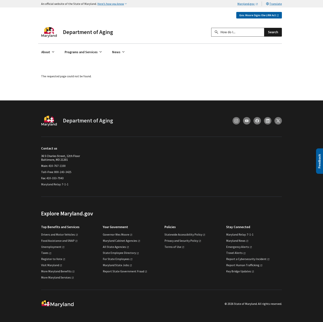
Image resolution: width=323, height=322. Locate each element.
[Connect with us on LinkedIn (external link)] (267, 121)
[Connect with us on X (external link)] (278, 121)
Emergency (237, 247)
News (116, 52)
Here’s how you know (110, 4)
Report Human (242, 265)
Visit (50, 265)
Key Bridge (238, 271)
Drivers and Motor (58, 234)
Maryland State (116, 265)
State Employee (119, 253)
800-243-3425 (62, 172)
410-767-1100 (57, 166)
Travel (234, 253)
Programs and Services (81, 52)
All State (114, 247)
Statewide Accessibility (183, 234)
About (45, 52)
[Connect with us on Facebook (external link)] (257, 121)
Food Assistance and (58, 240)
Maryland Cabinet (120, 240)
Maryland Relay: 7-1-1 (54, 184)
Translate (275, 4)
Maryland (235, 240)
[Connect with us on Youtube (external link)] (246, 121)
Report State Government (123, 271)
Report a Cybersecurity (246, 259)
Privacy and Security (181, 240)
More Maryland (56, 271)
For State (116, 259)
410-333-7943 (55, 178)
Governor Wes (116, 234)
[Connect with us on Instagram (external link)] (236, 121)
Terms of (172, 247)
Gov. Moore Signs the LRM (257, 15)
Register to (51, 259)
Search (273, 32)
